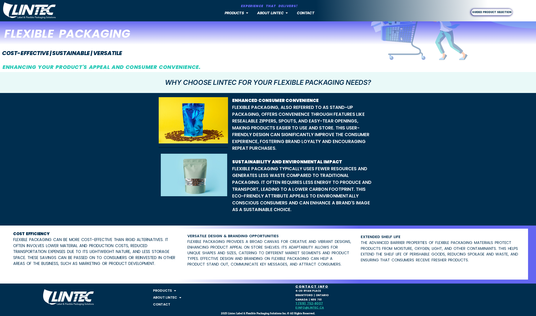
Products (234, 13)
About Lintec (270, 13)
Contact (305, 13)
